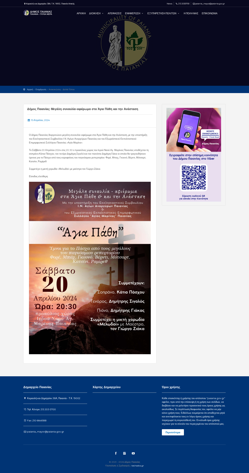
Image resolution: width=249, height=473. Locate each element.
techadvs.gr (138, 465)
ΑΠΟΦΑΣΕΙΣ (115, 13)
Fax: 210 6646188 (36, 420)
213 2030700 (183, 3)
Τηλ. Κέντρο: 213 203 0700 (41, 409)
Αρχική (30, 89)
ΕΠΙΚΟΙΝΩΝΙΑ (209, 13)
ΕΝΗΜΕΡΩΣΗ (133, 13)
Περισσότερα (173, 432)
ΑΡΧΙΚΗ (81, 13)
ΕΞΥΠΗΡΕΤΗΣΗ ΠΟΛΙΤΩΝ (162, 13)
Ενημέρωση (41, 89)
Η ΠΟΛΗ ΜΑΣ (191, 13)
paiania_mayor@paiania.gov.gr (210, 3)
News (169, 3)
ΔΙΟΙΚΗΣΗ (95, 13)
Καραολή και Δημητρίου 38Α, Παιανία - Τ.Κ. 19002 (53, 398)
